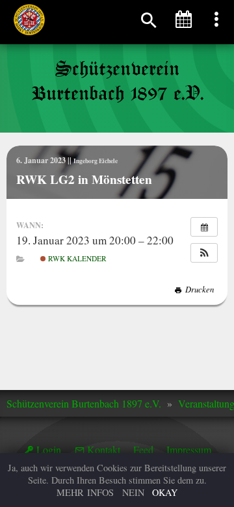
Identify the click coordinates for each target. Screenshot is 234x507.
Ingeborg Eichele (95, 160)
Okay (164, 492)
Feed (143, 449)
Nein (133, 492)
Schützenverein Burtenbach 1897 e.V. (83, 403)
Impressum (188, 449)
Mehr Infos (85, 492)
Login (48, 449)
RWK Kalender (76, 258)
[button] (204, 253)
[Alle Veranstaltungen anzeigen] (204, 227)
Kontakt (103, 449)
